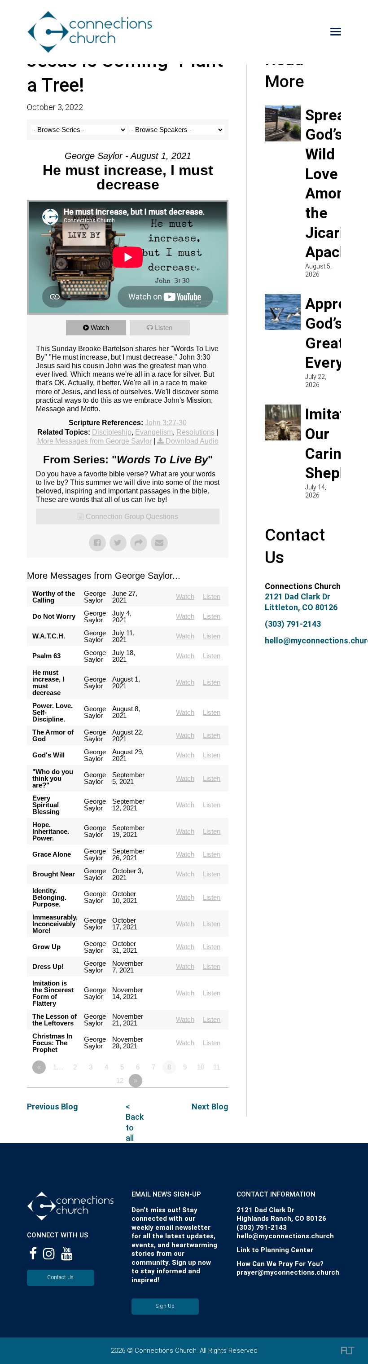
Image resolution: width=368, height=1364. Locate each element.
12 (119, 1080)
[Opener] (323, 32)
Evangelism (154, 432)
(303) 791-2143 (293, 624)
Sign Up (165, 1306)
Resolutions (195, 432)
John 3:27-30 (166, 423)
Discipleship (111, 432)
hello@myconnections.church (285, 1236)
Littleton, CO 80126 (301, 607)
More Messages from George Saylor (94, 441)
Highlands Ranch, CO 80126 (281, 1218)
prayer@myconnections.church (288, 1272)
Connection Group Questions (132, 516)
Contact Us (60, 1277)
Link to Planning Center (275, 1250)
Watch (100, 327)
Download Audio (192, 441)
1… (58, 1067)
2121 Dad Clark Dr (297, 596)
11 (216, 1067)
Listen (163, 327)
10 (200, 1067)
